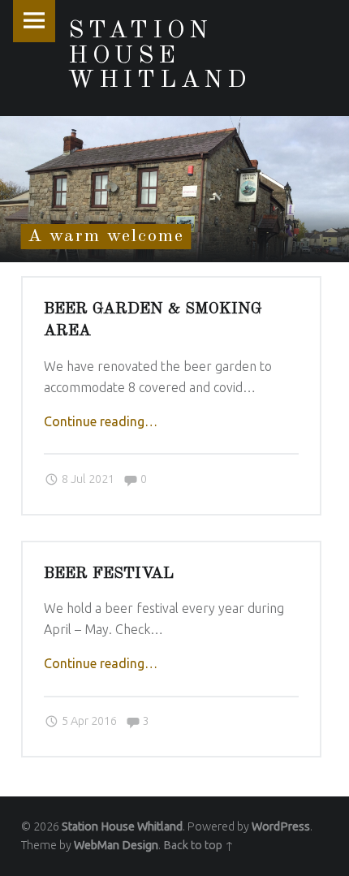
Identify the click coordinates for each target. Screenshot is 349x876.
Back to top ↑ (198, 845)
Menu (34, 21)
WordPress (281, 826)
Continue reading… (100, 421)
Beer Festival (109, 574)
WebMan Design (116, 845)
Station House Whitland (122, 826)
